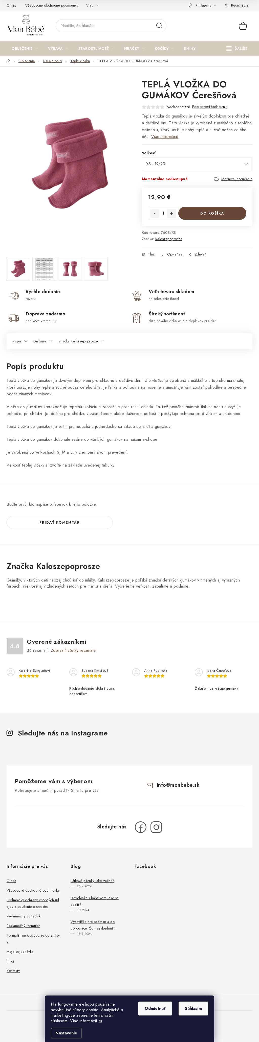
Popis (17, 341)
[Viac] (237, 48)
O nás (11, 5)
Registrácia (240, 5)
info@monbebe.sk (178, 785)
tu (100, 1021)
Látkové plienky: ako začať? (92, 880)
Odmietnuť (155, 1008)
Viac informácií (165, 137)
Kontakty (13, 970)
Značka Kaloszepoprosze (78, 341)
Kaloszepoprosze (168, 238)
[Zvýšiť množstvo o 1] (171, 213)
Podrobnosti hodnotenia (209, 107)
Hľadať (159, 25)
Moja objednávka (20, 951)
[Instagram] (156, 827)
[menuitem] (25, 48)
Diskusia (39, 341)
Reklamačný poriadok (24, 916)
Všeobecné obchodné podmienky (51, 5)
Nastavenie (66, 1033)
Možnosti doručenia (236, 178)
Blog (10, 961)
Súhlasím (193, 1008)
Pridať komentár (59, 522)
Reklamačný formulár (23, 925)
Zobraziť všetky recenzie (73, 650)
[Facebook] (140, 827)
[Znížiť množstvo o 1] (154, 213)
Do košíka (212, 213)
